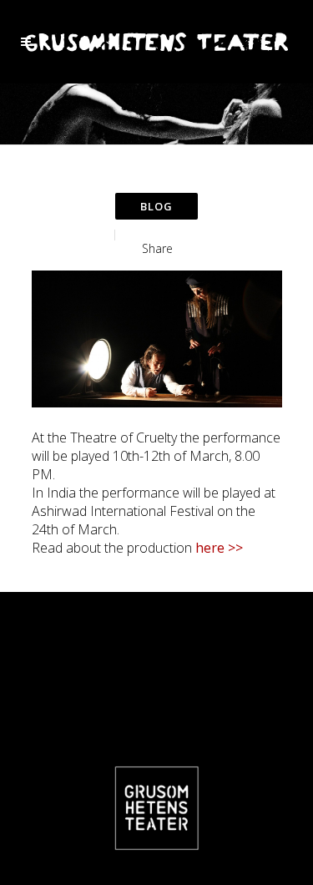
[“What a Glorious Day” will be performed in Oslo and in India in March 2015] (157, 339)
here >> (219, 548)
